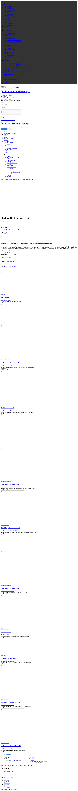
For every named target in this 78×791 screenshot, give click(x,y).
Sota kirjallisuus (10, 46)
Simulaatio (10, 179)
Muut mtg (9, 57)
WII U (8, 21)
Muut (8, 71)
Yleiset (8, 78)
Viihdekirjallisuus (11, 49)
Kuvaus (5, 232)
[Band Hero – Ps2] (20, 611)
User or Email (4, 104)
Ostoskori (6, 82)
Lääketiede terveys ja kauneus (14, 42)
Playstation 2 (10, 12)
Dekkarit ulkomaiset (11, 33)
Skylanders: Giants (14, 63)
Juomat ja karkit (10, 68)
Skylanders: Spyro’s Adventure (17, 64)
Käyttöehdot (32, 757)
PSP (8, 16)
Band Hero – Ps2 (6, 632)
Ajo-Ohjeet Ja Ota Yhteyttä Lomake (38, 761)
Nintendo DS (10, 8)
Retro (8, 18)
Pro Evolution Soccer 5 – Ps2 (10, 588)
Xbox (8, 22)
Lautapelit (6, 50)
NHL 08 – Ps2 (5, 297)
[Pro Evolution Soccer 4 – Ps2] (20, 646)
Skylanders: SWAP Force (16, 65)
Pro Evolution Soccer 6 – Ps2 (10, 484)
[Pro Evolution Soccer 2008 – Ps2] (20, 725)
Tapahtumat (6, 72)
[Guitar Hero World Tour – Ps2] (20, 681)
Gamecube (9, 6)
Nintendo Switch (11, 10)
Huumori (9, 37)
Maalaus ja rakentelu (12, 70)
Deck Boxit (9, 53)
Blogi (8, 75)
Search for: (3, 86)
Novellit (9, 44)
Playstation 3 (10, 14)
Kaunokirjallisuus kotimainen (14, 40)
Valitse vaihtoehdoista (6, 359)
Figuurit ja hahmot (11, 61)
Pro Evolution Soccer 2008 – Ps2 (11, 746)
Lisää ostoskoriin (5, 294)
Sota (11, 530)
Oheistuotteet (7, 60)
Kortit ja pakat (10, 55)
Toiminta (12, 411)
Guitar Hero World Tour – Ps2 (10, 702)
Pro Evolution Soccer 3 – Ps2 (10, 363)
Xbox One (9, 25)
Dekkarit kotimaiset (11, 31)
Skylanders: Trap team (15, 67)
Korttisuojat (9, 56)
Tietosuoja (31, 760)
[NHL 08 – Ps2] (20, 283)
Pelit (5, 4)
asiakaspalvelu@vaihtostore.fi (14, 760)
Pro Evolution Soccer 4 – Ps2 (10, 658)
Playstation (9, 11)
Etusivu (5, 3)
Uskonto (9, 48)
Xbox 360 (9, 23)
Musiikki (6, 59)
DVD (8, 29)
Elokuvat (6, 26)
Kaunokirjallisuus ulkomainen (14, 41)
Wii (7, 19)
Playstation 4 (10, 15)
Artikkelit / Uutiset (8, 74)
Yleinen (12, 171)
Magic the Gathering (9, 52)
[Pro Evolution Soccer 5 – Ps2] (20, 559)
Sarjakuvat (9, 45)
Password (3, 107)
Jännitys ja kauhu (11, 38)
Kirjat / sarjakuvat (8, 30)
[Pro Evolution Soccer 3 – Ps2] (20, 331)
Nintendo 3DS (10, 7)
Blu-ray (8, 27)
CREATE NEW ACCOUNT (8, 120)
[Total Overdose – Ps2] (20, 387)
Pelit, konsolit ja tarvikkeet (13, 157)
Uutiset (5, 1)
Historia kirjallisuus (11, 36)
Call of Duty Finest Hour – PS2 (10, 528)
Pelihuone (9, 80)
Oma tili (6, 83)
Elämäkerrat (9, 34)
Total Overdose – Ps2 (7, 408)
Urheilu (9, 300)
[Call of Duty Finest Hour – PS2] (20, 507)
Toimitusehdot (32, 758)
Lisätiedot (6, 233)
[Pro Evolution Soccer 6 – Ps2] (20, 447)
